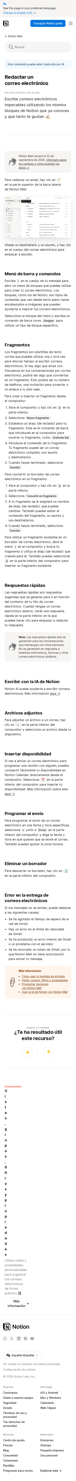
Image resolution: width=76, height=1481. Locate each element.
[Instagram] (5, 1338)
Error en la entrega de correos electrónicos (27, 898)
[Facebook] (25, 1338)
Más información (18, 1303)
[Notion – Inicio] (6, 23)
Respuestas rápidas (25, 585)
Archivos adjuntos (23, 712)
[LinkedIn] (18, 1338)
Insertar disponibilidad (28, 753)
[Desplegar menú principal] (70, 23)
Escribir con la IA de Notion (32, 681)
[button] (38, 217)
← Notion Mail (13, 36)
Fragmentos (17, 344)
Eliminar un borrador (26, 863)
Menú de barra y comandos (33, 273)
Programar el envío (24, 813)
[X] (11, 1338)
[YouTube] (32, 1338)
